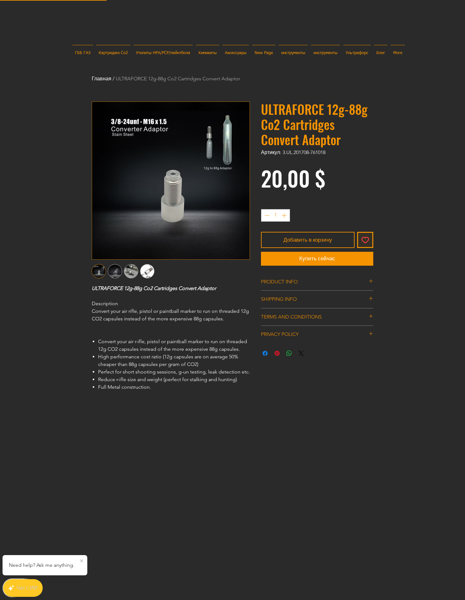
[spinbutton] (275, 215)
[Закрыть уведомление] (81, 561)
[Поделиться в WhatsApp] (289, 353)
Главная (101, 79)
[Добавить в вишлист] (365, 240)
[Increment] (284, 215)
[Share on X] (301, 353)
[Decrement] (266, 215)
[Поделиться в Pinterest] (277, 353)
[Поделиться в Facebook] (265, 353)
